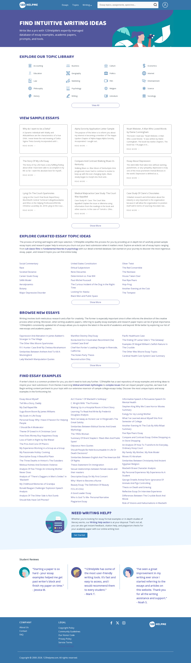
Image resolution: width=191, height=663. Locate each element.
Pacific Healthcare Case (133, 335)
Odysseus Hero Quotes (82, 445)
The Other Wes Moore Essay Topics (139, 351)
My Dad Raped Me (28, 407)
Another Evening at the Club (136, 288)
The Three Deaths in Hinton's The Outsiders (41, 460)
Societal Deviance (27, 271)
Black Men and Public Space (84, 296)
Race (21, 267)
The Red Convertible (132, 267)
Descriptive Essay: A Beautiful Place (36, 456)
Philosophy (38, 88)
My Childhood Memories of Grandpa (37, 483)
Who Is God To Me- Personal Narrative (90, 497)
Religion (113, 88)
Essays (65, 5)
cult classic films (32, 248)
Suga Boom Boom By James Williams (37, 411)
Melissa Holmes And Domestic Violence (38, 464)
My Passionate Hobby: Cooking (34, 452)
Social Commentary (28, 263)
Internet (151, 73)
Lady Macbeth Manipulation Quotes (36, 359)
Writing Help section (100, 522)
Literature (114, 96)
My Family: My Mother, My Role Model (140, 452)
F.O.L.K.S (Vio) (77, 489)
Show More (95, 225)
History (36, 96)
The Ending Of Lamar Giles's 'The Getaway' (143, 340)
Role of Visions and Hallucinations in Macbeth (144, 503)
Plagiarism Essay (79, 501)
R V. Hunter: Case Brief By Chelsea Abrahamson (42, 347)
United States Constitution (84, 263)
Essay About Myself (28, 399)
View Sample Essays (39, 118)
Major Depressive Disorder (32, 292)
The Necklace (128, 271)
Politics (113, 73)
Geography (76, 73)
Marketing (76, 81)
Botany (23, 288)
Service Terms (65, 642)
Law (35, 81)
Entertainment (154, 81)
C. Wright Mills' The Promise (84, 403)
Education (38, 73)
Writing (86, 5)
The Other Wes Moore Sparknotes (36, 343)
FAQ (21, 634)
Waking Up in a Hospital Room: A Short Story (92, 407)
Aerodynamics (26, 284)
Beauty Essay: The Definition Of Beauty (90, 484)
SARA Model (25, 280)
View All (95, 105)
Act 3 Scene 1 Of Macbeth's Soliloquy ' (89, 399)
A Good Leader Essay (81, 493)
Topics (75, 5)
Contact (23, 631)
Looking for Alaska (80, 291)
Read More (28, 146)
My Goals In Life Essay (30, 415)
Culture (113, 66)
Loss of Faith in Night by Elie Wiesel (36, 439)
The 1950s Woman (80, 433)
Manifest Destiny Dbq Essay (84, 335)
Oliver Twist (128, 263)
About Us (24, 627)
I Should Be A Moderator (31, 427)
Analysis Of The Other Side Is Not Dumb (38, 495)
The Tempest (128, 292)
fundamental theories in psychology (60, 248)
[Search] (155, 6)
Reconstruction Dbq (80, 359)
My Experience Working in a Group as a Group (42, 448)
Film (111, 81)
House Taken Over (131, 276)
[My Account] (166, 4)
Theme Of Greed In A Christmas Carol (37, 431)
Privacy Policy (64, 638)
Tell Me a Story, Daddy (30, 403)
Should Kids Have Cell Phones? (34, 499)
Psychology (76, 88)
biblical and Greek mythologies (88, 385)
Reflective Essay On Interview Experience (142, 491)
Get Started (79, 535)
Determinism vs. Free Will (83, 276)
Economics (152, 66)
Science (151, 88)
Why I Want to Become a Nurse (86, 480)
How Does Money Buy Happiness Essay (38, 435)
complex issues (113, 385)
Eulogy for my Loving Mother (136, 414)
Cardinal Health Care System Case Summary (143, 355)
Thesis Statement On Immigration (87, 464)
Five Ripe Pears (129, 280)
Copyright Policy (66, 627)
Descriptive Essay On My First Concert (89, 476)
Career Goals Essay (28, 276)
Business (75, 66)
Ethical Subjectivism (80, 267)
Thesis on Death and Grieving (136, 487)
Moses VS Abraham (131, 456)
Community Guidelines (69, 631)
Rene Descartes (78, 271)
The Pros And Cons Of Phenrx (34, 444)
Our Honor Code (66, 635)
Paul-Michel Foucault (81, 280)
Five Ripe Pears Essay (132, 433)
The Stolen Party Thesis (82, 355)
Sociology (152, 96)
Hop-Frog (127, 284)
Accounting (38, 66)
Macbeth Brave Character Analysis (139, 468)
